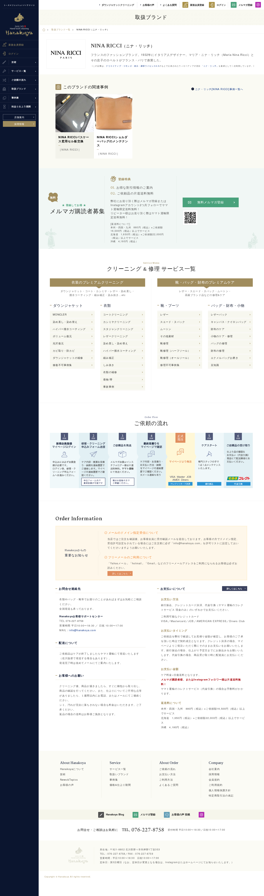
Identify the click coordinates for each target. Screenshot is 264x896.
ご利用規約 (215, 785)
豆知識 (215, 365)
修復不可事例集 (62, 365)
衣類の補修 (110, 372)
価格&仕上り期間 (120, 785)
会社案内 (214, 769)
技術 (63, 774)
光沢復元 (58, 343)
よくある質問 (170, 5)
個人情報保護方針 (220, 790)
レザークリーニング (115, 336)
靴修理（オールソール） (175, 358)
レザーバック (219, 314)
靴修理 (164, 343)
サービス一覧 (118, 769)
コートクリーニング (115, 314)
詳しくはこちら (120, 573)
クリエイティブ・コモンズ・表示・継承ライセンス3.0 (132, 66)
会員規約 (214, 779)
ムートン (165, 329)
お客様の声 (148, 5)
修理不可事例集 (169, 365)
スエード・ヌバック (172, 322)
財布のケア (218, 329)
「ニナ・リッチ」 (209, 66)
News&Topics (69, 779)
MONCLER (60, 314)
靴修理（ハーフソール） (175, 350)
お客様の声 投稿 (181, 814)
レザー (164, 314)
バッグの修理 (219, 343)
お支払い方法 (167, 774)
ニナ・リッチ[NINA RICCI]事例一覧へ (219, 89)
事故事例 (108, 386)
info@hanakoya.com (82, 630)
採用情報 (19, 123)
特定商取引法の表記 (221, 795)
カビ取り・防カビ (64, 350)
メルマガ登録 (245, 5)
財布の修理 (218, 350)
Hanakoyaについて (72, 769)
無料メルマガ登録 (210, 202)
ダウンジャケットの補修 (68, 358)
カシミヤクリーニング (117, 322)
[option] (74, 126)
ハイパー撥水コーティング (69, 329)
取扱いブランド (119, 774)
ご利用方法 (166, 779)
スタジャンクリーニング (118, 329)
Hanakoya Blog (115, 814)
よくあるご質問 (168, 785)
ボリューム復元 (62, 336)
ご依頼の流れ (167, 769)
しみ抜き (108, 365)
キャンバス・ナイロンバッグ (229, 322)
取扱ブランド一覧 (60, 29)
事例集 (114, 779)
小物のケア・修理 (222, 336)
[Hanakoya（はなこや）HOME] (44, 29)
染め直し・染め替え (65, 322)
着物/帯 (107, 379)
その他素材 (167, 336)
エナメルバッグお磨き (224, 358)
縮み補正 (108, 358)
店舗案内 (19, 117)
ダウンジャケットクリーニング (118, 5)
